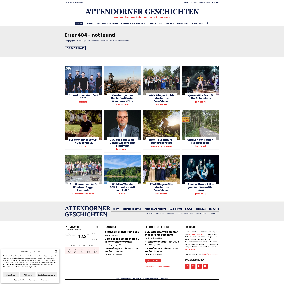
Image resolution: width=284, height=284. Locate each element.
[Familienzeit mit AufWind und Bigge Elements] (83, 169)
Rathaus (200, 146)
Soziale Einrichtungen (83, 194)
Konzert (83, 102)
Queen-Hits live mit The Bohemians (200, 97)
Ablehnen (28, 275)
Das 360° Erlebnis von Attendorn (157, 267)
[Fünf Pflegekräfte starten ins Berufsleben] (161, 169)
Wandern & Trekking (161, 146)
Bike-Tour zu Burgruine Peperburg (161, 141)
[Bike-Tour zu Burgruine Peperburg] (161, 125)
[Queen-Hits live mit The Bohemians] (200, 80)
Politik (82, 146)
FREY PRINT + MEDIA (195, 234)
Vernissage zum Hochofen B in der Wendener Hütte (122, 98)
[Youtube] (205, 266)
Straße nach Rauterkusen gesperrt (200, 141)
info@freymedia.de (210, 254)
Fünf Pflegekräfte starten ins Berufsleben (161, 187)
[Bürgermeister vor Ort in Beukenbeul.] (83, 125)
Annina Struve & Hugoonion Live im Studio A (200, 187)
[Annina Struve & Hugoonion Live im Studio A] (200, 169)
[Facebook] (187, 266)
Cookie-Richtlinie (20, 280)
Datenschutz (33, 280)
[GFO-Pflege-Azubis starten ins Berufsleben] (161, 80)
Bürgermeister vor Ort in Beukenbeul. (83, 141)
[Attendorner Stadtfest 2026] (83, 80)
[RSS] (199, 266)
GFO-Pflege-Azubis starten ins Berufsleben (161, 98)
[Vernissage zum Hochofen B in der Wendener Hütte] (122, 80)
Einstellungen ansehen (47, 275)
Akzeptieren (11, 275)
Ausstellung (122, 105)
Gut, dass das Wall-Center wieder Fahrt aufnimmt (122, 142)
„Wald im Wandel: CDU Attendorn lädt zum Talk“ (122, 187)
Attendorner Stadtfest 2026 (83, 97)
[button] (56, 251)
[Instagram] (193, 266)
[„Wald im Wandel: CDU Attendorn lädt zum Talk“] (122, 169)
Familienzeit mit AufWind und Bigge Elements (83, 187)
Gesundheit (161, 105)
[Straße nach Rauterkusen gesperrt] (200, 125)
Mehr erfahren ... (191, 249)
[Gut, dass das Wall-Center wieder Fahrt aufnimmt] (122, 125)
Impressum (45, 280)
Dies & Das (122, 149)
